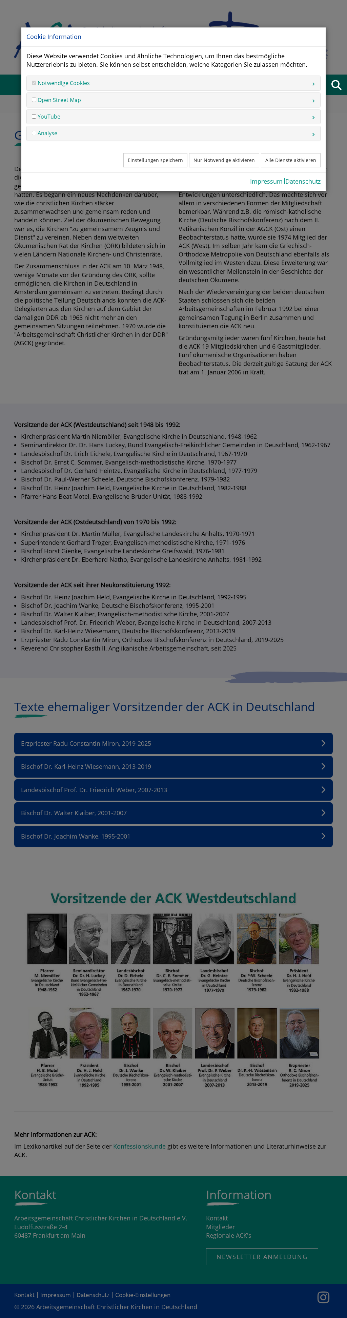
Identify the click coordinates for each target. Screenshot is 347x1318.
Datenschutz (303, 181)
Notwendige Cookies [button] (63, 83)
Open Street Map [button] (58, 100)
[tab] (173, 83)
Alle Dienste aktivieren (290, 160)
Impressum (266, 181)
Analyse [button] (46, 133)
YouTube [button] (48, 116)
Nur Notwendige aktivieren (224, 160)
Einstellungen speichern (155, 160)
